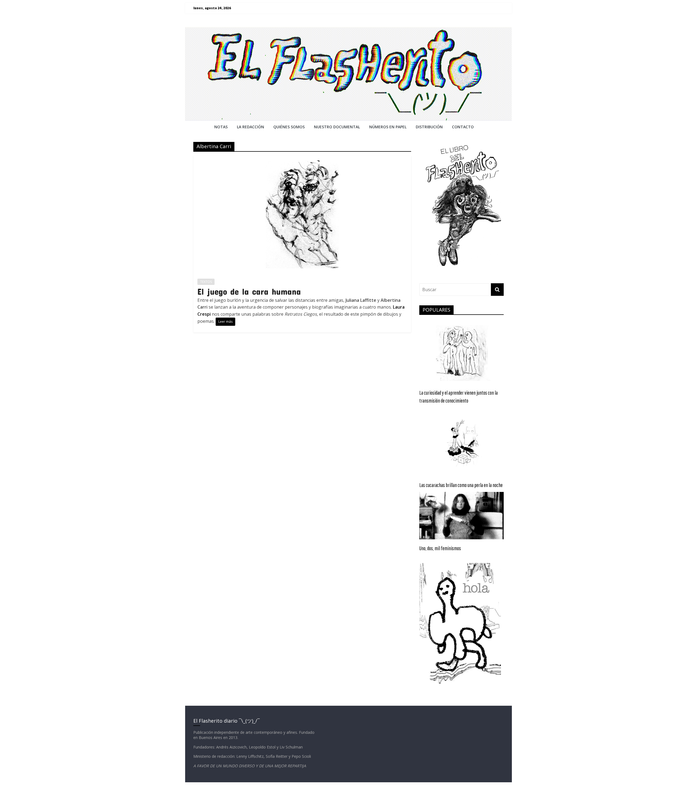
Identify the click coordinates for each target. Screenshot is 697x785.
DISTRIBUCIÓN (429, 126)
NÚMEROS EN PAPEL (387, 126)
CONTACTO (463, 126)
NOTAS (221, 126)
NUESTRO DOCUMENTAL (337, 126)
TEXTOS (206, 281)
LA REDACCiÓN (250, 126)
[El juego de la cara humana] (302, 159)
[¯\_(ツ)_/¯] (348, 31)
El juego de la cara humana (249, 291)
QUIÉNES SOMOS (289, 126)
